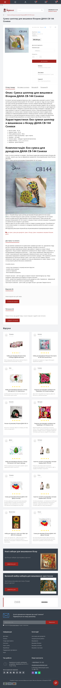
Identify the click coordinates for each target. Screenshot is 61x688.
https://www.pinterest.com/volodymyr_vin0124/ (14, 672)
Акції (4, 652)
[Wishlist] (50, 27)
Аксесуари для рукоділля (38, 636)
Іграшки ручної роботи (38, 638)
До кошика (44, 61)
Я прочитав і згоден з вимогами (16, 625)
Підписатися (52, 622)
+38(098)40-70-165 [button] (38, 662)
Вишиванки (35, 641)
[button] (25, 2)
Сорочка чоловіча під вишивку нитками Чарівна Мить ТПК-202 (44, 462)
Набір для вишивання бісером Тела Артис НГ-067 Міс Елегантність (45, 356)
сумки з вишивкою (23, 140)
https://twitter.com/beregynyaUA (7, 672)
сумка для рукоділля (18, 232)
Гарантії (40, 79)
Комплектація (35, 47)
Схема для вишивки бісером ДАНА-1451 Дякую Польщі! (16, 497)
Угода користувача (14, 625)
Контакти (5, 643)
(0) (45, 27)
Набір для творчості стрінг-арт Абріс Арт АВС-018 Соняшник (16, 534)
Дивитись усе (11, 564)
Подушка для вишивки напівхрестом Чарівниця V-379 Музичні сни (44, 424)
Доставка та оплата (23, 87)
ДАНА (39, 32)
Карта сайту (6, 645)
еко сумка (9, 232)
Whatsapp (39, 673)
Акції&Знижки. (9, 226)
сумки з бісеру (28, 232)
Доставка (40, 72)
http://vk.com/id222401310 (20, 672)
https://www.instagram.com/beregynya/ (17, 672)
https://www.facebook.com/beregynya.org (4, 672)
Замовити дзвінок (52, 11)
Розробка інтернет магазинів (17, 680)
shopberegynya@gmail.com (39, 665)
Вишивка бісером (36, 643)
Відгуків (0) (35, 87)
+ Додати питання (12, 320)
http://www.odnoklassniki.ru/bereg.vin (23, 672)
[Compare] (55, 27)
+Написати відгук (12, 301)
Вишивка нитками (37, 645)
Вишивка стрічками (37, 648)
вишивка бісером (48, 232)
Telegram (36, 673)
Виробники (6, 648)
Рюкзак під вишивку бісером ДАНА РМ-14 (16, 423)
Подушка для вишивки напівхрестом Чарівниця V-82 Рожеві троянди (44, 390)
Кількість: (34, 54)
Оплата (40, 65)
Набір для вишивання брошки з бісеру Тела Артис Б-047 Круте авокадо (16, 462)
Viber (33, 673)
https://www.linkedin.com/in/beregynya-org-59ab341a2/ (10, 672)
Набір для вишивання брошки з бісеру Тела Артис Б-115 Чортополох (16, 390)
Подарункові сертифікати (10, 650)
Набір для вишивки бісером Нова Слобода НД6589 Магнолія (16, 356)
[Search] (42, 10)
